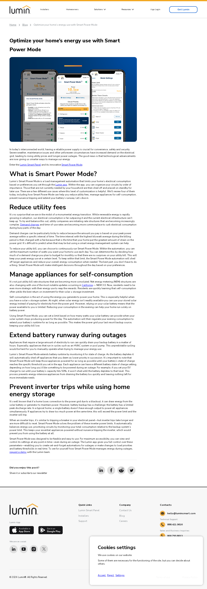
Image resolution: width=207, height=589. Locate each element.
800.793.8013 (175, 535)
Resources (126, 9)
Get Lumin (183, 9)
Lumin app (61, 184)
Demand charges (29, 224)
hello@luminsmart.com (181, 513)
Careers (123, 521)
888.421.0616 (175, 524)
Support (82, 521)
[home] (20, 9)
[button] (100, 9)
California (87, 285)
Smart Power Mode (71, 164)
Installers (44, 9)
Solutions (98, 9)
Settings (120, 575)
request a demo (18, 452)
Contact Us (125, 510)
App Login (155, 9)
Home (13, 24)
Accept (102, 575)
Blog (25, 24)
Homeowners (72, 9)
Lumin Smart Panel (30, 164)
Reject (110, 575)
